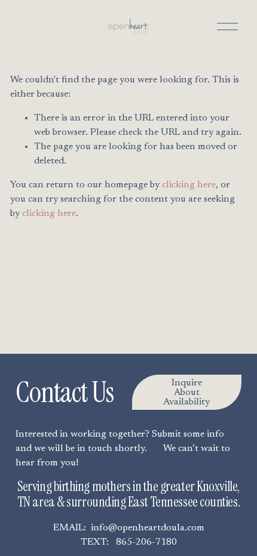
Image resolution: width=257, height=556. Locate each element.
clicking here (189, 185)
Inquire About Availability (186, 392)
